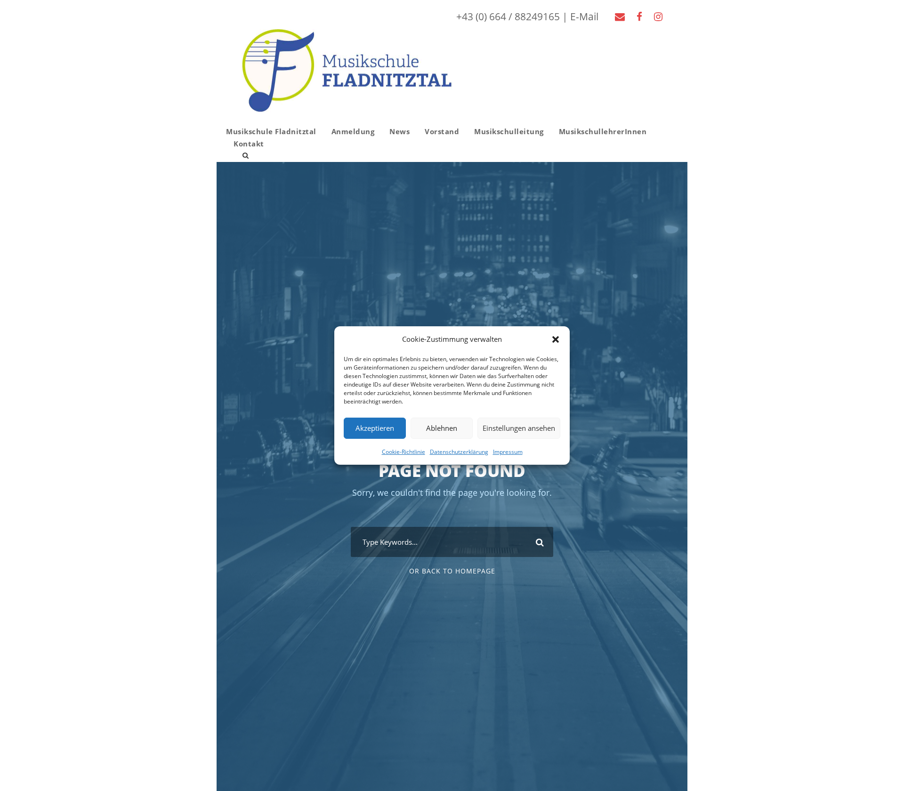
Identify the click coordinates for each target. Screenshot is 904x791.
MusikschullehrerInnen (603, 131)
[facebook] (639, 16)
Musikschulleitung (509, 131)
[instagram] (658, 16)
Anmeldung (353, 131)
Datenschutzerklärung (459, 451)
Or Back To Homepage (452, 570)
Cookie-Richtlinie (403, 451)
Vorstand (442, 131)
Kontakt (249, 143)
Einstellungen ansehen (519, 428)
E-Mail (584, 16)
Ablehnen (441, 428)
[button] (555, 339)
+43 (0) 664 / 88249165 (508, 16)
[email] (620, 16)
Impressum (508, 451)
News (399, 131)
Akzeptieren (374, 428)
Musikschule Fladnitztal (271, 131)
